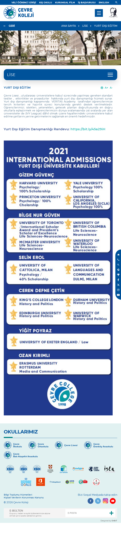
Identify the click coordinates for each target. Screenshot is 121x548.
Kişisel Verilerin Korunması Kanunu (24, 497)
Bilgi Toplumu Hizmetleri (18, 494)
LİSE (85, 25)
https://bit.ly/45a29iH (87, 129)
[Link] (116, 2)
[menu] (99, 13)
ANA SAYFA (68, 25)
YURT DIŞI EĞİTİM (105, 25)
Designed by (109, 521)
